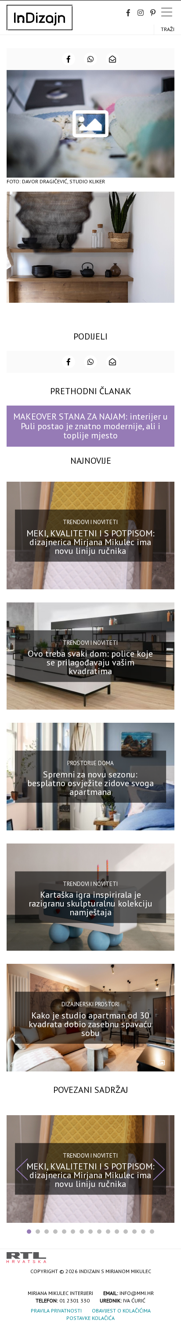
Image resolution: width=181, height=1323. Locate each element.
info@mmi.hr (136, 1293)
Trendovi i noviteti (90, 522)
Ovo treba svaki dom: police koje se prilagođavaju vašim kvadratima (90, 662)
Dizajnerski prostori (90, 1004)
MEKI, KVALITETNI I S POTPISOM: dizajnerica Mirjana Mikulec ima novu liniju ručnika (90, 541)
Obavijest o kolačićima (121, 1310)
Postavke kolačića (90, 1318)
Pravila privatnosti (56, 1310)
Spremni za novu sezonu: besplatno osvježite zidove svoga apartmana (90, 782)
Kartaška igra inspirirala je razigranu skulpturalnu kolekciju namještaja (90, 903)
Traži (167, 29)
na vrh (165, 1254)
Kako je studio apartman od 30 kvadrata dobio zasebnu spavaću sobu (90, 1024)
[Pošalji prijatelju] (112, 59)
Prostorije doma (90, 763)
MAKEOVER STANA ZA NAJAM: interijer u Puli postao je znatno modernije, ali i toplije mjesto (90, 426)
